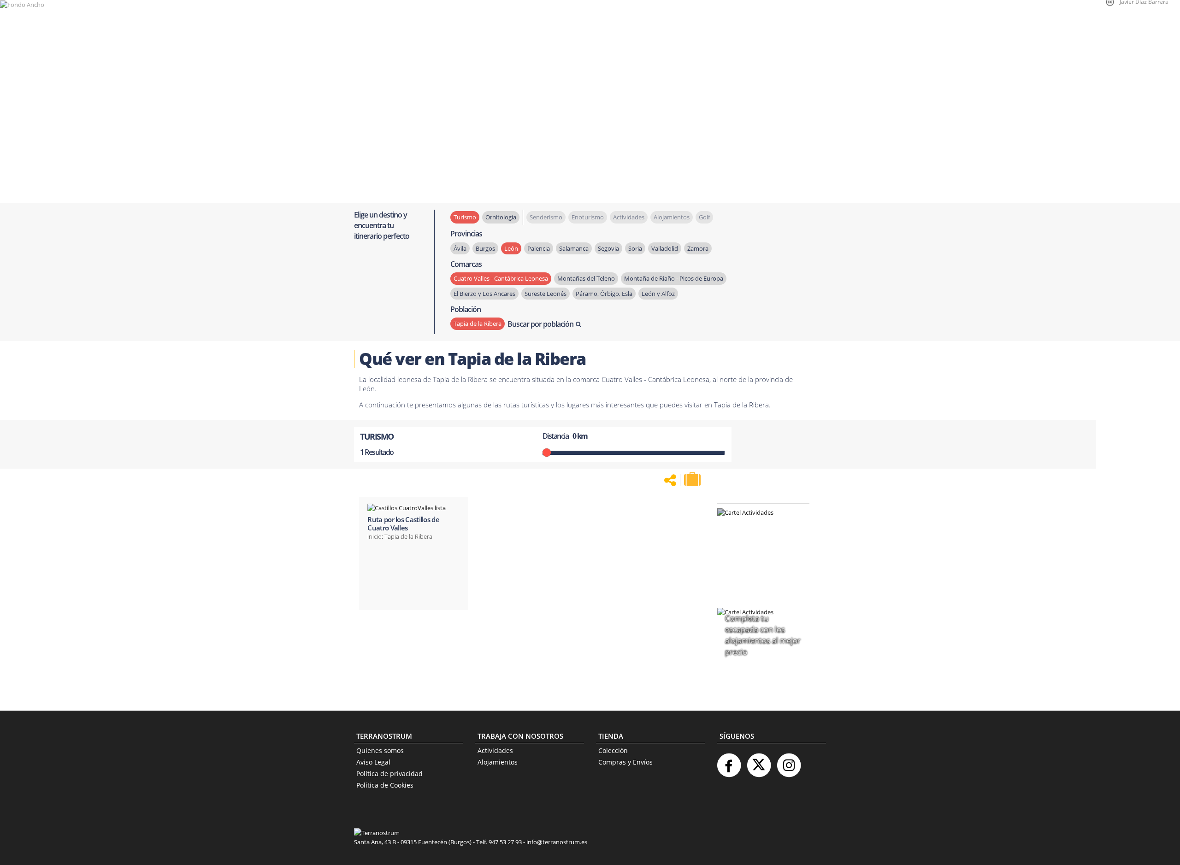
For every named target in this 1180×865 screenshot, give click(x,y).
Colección (613, 750)
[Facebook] (728, 761)
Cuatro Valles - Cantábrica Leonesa (501, 278)
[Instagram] (788, 761)
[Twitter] (758, 761)
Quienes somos (380, 750)
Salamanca (574, 248)
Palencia (538, 248)
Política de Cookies (384, 785)
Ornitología (500, 217)
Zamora (697, 248)
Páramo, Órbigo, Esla (604, 293)
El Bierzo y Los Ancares (484, 293)
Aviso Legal (373, 762)
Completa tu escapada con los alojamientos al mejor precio (763, 635)
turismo (465, 217)
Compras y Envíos (625, 762)
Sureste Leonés (545, 293)
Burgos (485, 248)
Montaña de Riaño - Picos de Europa (673, 278)
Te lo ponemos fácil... (758, 571)
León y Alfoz (658, 293)
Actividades (495, 750)
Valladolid (664, 248)
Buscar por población (540, 324)
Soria (635, 248)
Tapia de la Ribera (478, 323)
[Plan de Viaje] (693, 479)
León (511, 248)
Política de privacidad (389, 773)
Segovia (608, 248)
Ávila (460, 248)
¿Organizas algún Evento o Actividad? (758, 524)
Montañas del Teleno (586, 278)
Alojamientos (498, 762)
